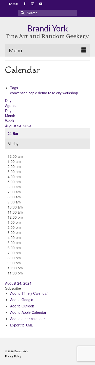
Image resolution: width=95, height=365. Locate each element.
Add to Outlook (22, 305)
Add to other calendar (27, 318)
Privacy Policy (13, 356)
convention (19, 92)
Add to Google (21, 299)
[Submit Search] (22, 13)
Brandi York (47, 28)
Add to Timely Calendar (29, 293)
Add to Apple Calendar (28, 312)
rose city (55, 92)
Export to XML (21, 324)
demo (43, 92)
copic (33, 92)
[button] (13, 288)
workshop (70, 92)
